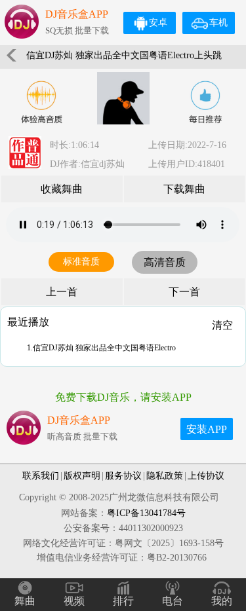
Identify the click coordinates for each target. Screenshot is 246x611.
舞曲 (24, 600)
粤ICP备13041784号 (146, 513)
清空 (222, 325)
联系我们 (40, 476)
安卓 (158, 23)
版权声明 (82, 476)
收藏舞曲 (62, 188)
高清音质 (165, 262)
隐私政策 (164, 476)
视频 (74, 600)
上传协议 (206, 476)
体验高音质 (41, 102)
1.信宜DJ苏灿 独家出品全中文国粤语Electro (101, 347)
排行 (123, 600)
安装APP (206, 429)
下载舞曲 (184, 188)
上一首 (61, 291)
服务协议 (123, 476)
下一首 (184, 291)
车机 (218, 23)
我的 (221, 600)
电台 (172, 600)
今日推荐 (205, 102)
